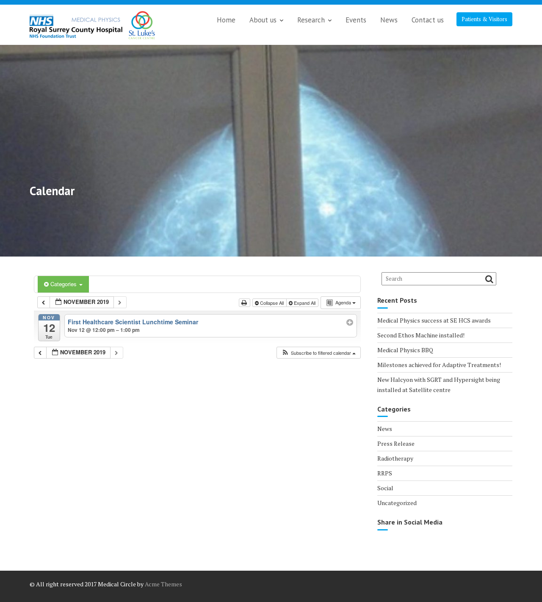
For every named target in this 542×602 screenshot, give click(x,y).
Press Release (396, 443)
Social (385, 488)
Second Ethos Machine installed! (421, 335)
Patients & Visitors (484, 19)
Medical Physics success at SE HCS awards (434, 320)
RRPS (384, 473)
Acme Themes (163, 584)
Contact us (428, 20)
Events (356, 20)
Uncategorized (397, 503)
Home (226, 20)
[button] (318, 353)
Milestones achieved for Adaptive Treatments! (439, 365)
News (389, 20)
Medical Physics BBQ (405, 350)
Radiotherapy (395, 458)
